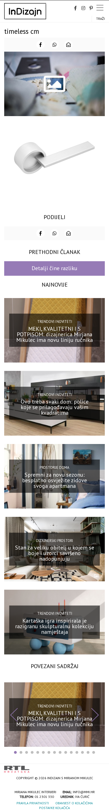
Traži (100, 18)
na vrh (99, 767)
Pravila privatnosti (32, 803)
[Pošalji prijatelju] (68, 44)
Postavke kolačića (54, 808)
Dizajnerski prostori (54, 540)
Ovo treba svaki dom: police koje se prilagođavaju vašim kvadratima (55, 407)
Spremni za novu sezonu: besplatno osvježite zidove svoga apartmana (54, 480)
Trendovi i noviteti (54, 321)
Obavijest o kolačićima (74, 803)
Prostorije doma (54, 467)
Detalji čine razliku (54, 268)
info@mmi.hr (84, 792)
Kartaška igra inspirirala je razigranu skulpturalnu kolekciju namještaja (54, 626)
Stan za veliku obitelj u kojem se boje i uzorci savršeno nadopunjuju (54, 553)
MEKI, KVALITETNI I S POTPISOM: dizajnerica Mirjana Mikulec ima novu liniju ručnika (54, 334)
